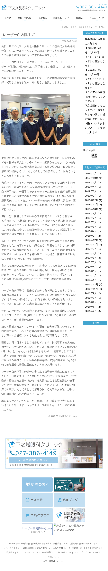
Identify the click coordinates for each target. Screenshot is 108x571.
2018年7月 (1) (93, 218)
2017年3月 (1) (93, 271)
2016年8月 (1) (93, 297)
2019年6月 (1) (93, 182)
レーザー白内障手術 (73, 548)
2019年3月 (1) (93, 191)
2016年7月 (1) (93, 302)
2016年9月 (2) (93, 293)
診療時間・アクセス (88, 543)
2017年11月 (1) (93, 244)
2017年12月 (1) (93, 240)
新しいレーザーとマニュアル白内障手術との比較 (38, 552)
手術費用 (87, 548)
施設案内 (74, 543)
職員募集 (10, 552)
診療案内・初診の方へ (41, 543)
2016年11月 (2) (93, 289)
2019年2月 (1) (93, 195)
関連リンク (98, 548)
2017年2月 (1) (93, 275)
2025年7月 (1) (93, 173)
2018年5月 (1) (93, 226)
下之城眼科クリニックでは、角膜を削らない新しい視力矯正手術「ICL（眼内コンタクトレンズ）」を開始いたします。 (95, 119)
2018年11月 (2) (93, 204)
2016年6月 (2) (93, 306)
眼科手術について (61, 543)
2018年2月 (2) (93, 235)
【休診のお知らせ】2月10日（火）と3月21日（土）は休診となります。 (95, 79)
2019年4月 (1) (93, 186)
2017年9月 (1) (93, 249)
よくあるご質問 (56, 548)
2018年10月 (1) (93, 209)
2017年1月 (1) (93, 280)
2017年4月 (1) (93, 266)
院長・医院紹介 (23, 543)
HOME (65, 27)
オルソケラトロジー (13, 548)
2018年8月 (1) (93, 213)
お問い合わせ (53, 557)
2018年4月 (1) (93, 231)
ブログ (73, 27)
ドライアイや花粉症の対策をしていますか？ (95, 97)
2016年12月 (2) (93, 284)
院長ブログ (83, 27)
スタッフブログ (80, 552)
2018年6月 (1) (93, 222)
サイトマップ (94, 552)
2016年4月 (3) (93, 311)
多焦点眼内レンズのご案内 (35, 548)
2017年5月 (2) (93, 262)
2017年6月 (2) (93, 257)
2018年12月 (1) (93, 200)
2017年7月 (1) (93, 253)
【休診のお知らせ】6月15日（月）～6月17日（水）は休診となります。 (95, 56)
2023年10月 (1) (93, 178)
